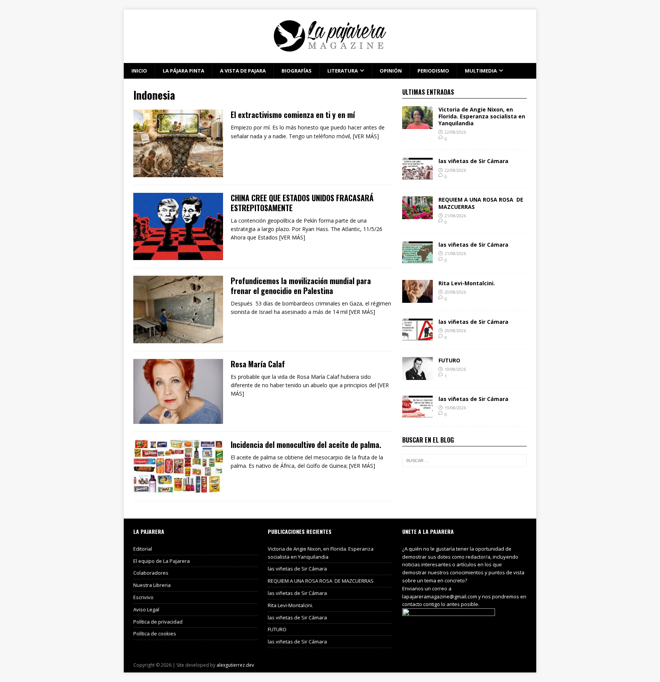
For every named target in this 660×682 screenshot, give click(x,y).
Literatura (342, 70)
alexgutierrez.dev (235, 665)
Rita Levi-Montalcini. (466, 283)
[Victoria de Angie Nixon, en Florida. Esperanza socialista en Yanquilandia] (417, 124)
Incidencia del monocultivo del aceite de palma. (306, 444)
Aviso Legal (146, 609)
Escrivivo (143, 597)
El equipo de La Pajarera (161, 561)
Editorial (142, 548)
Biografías (296, 70)
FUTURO (449, 360)
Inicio (139, 70)
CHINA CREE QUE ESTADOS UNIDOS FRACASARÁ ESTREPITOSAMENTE (302, 202)
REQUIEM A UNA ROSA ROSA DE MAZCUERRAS (480, 203)
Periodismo (433, 70)
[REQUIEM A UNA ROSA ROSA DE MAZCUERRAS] (417, 214)
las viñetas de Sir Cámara (473, 161)
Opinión (391, 70)
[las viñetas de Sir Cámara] (417, 176)
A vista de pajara (243, 70)
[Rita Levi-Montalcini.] (417, 298)
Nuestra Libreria (152, 585)
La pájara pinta (183, 70)
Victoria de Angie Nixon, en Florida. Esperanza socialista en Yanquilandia (481, 116)
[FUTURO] (417, 375)
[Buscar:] (464, 460)
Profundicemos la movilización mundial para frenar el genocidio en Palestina (301, 285)
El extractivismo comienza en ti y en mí (293, 114)
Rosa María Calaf (258, 364)
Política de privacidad (158, 621)
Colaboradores (150, 572)
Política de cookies (154, 633)
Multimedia (481, 70)
